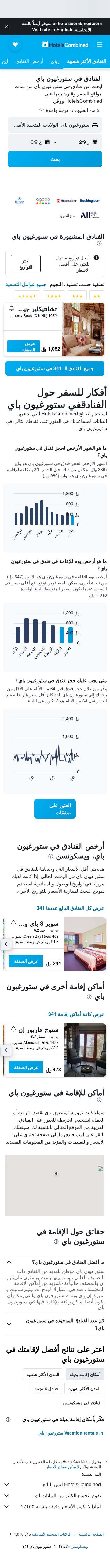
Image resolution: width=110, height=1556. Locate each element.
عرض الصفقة (28, 346)
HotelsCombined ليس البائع (72, 1484)
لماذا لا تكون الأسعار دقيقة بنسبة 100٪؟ (61, 1506)
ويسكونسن (79, 1546)
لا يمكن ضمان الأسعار (62, 1466)
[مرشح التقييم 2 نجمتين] (97, 297)
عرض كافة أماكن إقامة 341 (76, 1014)
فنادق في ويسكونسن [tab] (82, 1402)
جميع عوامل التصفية (26, 284)
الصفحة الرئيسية (91, 1533)
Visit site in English (52, 29)
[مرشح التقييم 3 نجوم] (77, 297)
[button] (6, 26)
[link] (55, 368)
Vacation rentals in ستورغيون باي (70, 1433)
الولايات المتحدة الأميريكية (51, 1533)
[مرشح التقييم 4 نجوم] (54, 297)
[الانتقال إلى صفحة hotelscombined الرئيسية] (65, 44)
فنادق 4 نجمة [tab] (46, 1388)
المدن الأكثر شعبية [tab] (43, 1374)
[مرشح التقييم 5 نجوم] (27, 297)
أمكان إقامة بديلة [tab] (85, 1374)
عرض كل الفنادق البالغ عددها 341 (71, 907)
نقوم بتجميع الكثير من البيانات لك (68, 1495)
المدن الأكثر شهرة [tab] (84, 1388)
